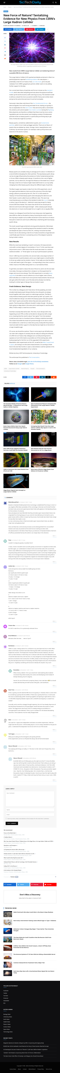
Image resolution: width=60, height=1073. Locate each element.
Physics (6, 11)
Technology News (8, 1032)
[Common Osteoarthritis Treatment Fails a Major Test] (7, 965)
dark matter (28, 108)
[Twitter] (5, 41)
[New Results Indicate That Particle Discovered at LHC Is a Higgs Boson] (44, 439)
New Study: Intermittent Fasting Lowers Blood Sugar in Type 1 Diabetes (34, 920)
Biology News (6, 1014)
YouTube (5, 995)
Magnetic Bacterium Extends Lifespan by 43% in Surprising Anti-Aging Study (23, 1043)
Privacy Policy (41, 1069)
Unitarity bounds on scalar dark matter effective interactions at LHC (19, 853)
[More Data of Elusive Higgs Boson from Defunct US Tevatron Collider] (44, 460)
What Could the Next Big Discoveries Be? (13, 857)
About (19, 1069)
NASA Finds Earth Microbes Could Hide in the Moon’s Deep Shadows (33, 912)
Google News (29, 364)
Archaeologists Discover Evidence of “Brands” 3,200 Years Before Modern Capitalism (25, 1049)
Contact (25, 1069)
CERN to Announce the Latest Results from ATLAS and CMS (16, 470)
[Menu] (4, 2)
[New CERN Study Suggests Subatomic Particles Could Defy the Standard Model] (16, 439)
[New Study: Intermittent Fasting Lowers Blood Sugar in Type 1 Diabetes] (7, 923)
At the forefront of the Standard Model (12, 870)
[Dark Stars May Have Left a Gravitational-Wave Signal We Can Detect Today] (7, 973)
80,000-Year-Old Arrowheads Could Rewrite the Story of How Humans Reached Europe (26, 1046)
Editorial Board (32, 1069)
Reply (54, 535)
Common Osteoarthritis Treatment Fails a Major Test (29, 962)
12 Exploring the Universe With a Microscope (14, 849)
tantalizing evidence (32, 79)
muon (45, 200)
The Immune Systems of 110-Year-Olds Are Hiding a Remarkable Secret (34, 954)
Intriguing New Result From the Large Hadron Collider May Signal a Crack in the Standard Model (43, 427)
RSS (4, 1003)
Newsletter (6, 1000)
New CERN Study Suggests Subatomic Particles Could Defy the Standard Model (15, 449)
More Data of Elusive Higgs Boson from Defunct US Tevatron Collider (42, 470)
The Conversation (34, 357)
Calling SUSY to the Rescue (10, 866)
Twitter (5, 993)
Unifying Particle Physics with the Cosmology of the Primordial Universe (20, 862)
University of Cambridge (10, 371)
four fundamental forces (40, 103)
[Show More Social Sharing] (47, 29)
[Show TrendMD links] (55, 876)
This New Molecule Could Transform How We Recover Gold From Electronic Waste (32, 938)
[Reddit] (5, 58)
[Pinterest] (5, 48)
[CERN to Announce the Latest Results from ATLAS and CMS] (16, 460)
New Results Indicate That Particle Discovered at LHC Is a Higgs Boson (41, 449)
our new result (37, 82)
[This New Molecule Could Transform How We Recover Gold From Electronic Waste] (7, 939)
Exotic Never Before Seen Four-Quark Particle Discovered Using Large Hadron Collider (15, 427)
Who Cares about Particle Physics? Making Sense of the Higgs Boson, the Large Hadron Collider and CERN (28, 841)
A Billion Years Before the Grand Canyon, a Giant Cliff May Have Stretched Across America (32, 946)
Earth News (6, 1019)
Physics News (6, 1024)
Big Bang (51, 110)
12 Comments (35, 25)
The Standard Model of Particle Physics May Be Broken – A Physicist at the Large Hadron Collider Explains (15, 405)
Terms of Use (49, 1069)
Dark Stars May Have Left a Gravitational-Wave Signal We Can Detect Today (33, 972)
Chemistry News (7, 1017)
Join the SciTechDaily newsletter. (38, 361)
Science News (7, 1027)
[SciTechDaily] (30, 2)
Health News (6, 1022)
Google (20, 364)
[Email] (5, 54)
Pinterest (5, 998)
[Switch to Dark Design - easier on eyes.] (53, 2)
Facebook (5, 990)
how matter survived (35, 110)
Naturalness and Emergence (10, 845)
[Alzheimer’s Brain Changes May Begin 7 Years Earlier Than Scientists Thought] (7, 931)
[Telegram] (5, 51)
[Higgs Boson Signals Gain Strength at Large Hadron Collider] (16, 481)
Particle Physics (25, 368)
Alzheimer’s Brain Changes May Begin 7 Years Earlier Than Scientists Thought (33, 929)
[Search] (56, 2)
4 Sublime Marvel (8, 837)
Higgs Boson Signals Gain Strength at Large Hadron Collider (14, 490)
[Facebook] (5, 37)
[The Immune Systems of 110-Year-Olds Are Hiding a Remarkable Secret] (7, 956)
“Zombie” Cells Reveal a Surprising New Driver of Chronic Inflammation (22, 1052)
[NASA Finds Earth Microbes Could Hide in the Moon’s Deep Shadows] (7, 914)
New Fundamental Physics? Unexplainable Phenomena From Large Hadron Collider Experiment (43, 405)
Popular (32, 368)
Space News (6, 1029)
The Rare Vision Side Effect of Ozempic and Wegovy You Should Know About (23, 1056)
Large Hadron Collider (14, 368)
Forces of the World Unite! (10, 833)
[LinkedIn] (5, 44)
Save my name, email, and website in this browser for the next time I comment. (28, 818)
